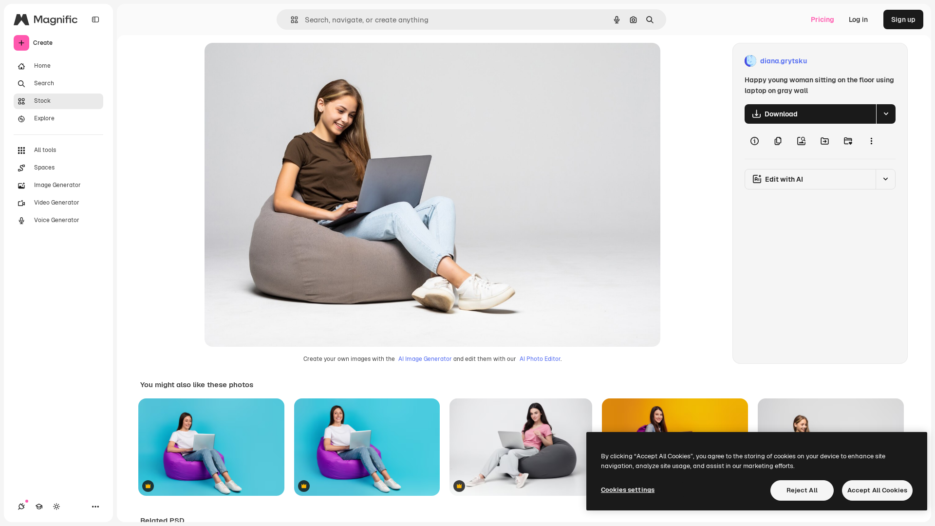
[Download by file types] (886, 114)
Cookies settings (627, 490)
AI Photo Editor (540, 359)
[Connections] (21, 506)
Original (266, 61)
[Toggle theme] (56, 506)
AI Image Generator (425, 359)
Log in (858, 19)
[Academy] (39, 506)
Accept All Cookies (877, 490)
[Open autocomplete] (290, 19)
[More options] (871, 141)
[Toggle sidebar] (95, 19)
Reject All (802, 490)
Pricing (822, 19)
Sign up (903, 19)
